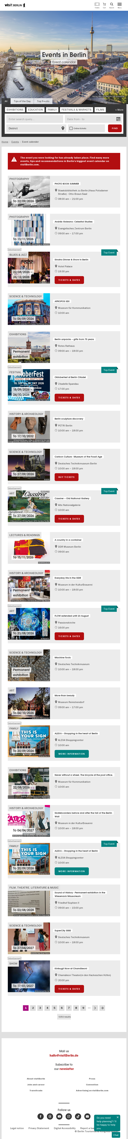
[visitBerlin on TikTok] (78, 1116)
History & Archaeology (26, 414)
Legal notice (17, 1128)
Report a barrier (89, 1128)
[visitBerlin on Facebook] (40, 1116)
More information (72, 753)
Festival (15, 372)
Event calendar (64, 62)
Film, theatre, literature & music (34, 887)
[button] (104, 5)
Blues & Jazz (18, 255)
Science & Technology (25, 296)
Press (92, 1078)
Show (13, 963)
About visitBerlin (36, 1078)
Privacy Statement (38, 1128)
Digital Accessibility (65, 1128)
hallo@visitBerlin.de (64, 1055)
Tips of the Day (22, 101)
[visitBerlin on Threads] (50, 1116)
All (6, 101)
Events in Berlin (64, 55)
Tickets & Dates (69, 280)
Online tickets (80, 128)
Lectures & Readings (24, 535)
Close (117, 1117)
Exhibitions (17, 334)
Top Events (43, 101)
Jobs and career (36, 1084)
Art (12, 493)
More (120, 109)
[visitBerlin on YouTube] (59, 1116)
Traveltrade (36, 1090)
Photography (19, 179)
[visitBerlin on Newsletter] (87, 1116)
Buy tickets (67, 477)
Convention (92, 1084)
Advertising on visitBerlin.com (92, 1090)
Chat (116, 1135)
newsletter (66, 1069)
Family (14, 728)
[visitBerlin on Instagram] (69, 1116)
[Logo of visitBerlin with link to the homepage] (15, 5)
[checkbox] (15, 109)
